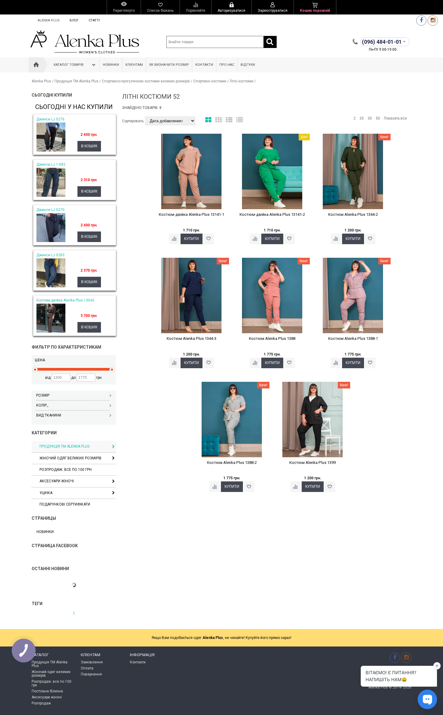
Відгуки (247, 65)
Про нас (226, 65)
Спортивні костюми (209, 81)
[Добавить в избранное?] (208, 239)
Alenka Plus (49, 20)
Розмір (42, 395)
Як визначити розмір (169, 65)
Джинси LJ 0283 (50, 255)
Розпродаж (41, 703)
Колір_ (42, 405)
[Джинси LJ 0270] (50, 241)
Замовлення (92, 662)
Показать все (395, 118)
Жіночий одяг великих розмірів (70, 458)
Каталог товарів (68, 65)
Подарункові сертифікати (64, 504)
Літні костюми (241, 81)
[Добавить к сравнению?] (174, 239)
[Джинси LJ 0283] (50, 286)
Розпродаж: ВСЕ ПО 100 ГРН (65, 470)
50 (378, 118)
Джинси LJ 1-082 (50, 164)
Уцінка (45, 493)
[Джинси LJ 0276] (50, 150)
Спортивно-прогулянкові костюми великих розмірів (146, 81)
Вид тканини (48, 415)
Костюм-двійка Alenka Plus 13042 (65, 300)
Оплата (87, 668)
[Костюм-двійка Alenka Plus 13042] (50, 331)
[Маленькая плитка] (218, 120)
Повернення (91, 674)
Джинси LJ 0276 (50, 119)
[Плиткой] (208, 120)
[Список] (229, 120)
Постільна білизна (47, 691)
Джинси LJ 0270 (50, 210)
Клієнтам (134, 65)
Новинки (111, 65)
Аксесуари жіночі (56, 481)
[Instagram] (433, 20)
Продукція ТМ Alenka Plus (77, 81)
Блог (74, 20)
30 (370, 118)
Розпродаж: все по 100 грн (51, 683)
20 (362, 118)
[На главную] (36, 64)
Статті (94, 20)
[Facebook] (421, 20)
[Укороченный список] (239, 120)
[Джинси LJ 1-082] (50, 195)
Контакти (204, 65)
